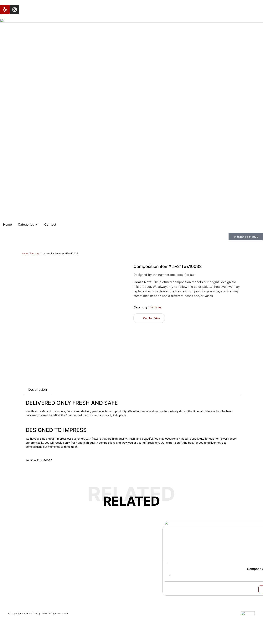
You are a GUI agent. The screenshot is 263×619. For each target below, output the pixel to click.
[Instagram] (14, 9)
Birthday (34, 253)
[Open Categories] (36, 224)
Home (25, 253)
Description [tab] (37, 389)
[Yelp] (5, 9)
